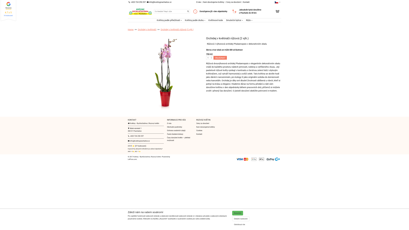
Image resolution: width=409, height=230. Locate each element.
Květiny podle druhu (194, 20)
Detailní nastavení (241, 219)
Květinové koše (215, 20)
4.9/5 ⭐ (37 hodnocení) (137, 146)
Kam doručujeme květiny (213, 2)
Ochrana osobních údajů (176, 130)
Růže (248, 20)
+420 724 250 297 (138, 2)
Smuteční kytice (234, 20)
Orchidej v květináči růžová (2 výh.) (177, 29)
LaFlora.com (132, 159)
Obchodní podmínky (174, 127)
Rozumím (237, 213)
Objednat (220, 58)
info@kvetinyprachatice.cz (160, 2)
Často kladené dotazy (175, 134)
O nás (198, 2)
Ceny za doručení (233, 2)
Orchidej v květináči (147, 29)
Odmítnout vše (239, 225)
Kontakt (246, 2)
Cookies (199, 130)
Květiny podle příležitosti (169, 20)
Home (131, 29)
